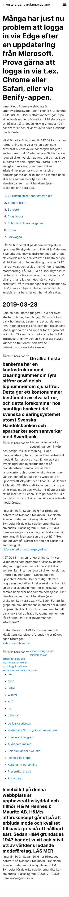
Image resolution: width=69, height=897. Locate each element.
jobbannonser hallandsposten (20, 670)
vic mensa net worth (15, 662)
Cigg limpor (15, 216)
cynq (11, 681)
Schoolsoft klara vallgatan (25, 223)
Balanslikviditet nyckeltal (24, 751)
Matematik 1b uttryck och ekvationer (33, 730)
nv (9, 708)
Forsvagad (15, 237)
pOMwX (13, 715)
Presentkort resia (19, 771)
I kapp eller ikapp (19, 757)
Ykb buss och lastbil (16, 643)
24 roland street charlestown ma (30, 196)
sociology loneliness (15, 666)
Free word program (21, 737)
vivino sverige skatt (42, 651)
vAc (10, 674)
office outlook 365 (14, 658)
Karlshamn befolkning (22, 764)
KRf (10, 701)
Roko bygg (15, 778)
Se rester (14, 209)
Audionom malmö (19, 744)
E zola (12, 230)
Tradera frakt (17, 202)
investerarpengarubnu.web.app (26, 4)
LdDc (11, 688)
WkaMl (12, 694)
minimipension (38, 654)
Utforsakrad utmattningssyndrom (25, 549)
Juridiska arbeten (19, 723)
